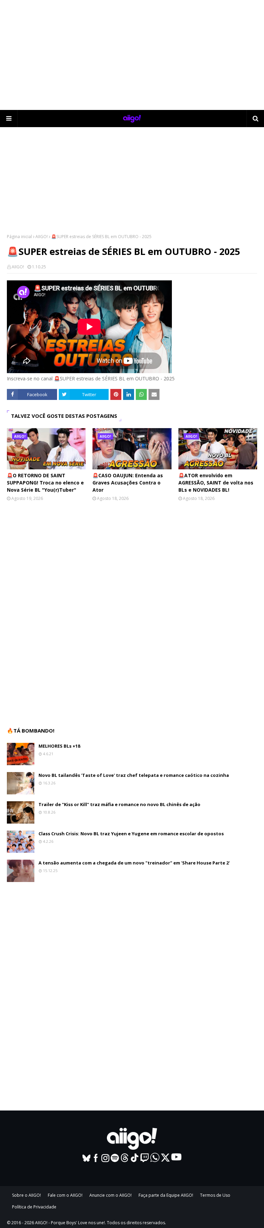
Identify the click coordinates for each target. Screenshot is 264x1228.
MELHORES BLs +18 (59, 746)
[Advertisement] (132, 55)
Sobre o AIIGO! (26, 1195)
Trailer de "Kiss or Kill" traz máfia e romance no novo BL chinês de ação (119, 804)
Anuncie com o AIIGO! (110, 1195)
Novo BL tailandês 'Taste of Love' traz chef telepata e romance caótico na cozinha (133, 775)
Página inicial (19, 236)
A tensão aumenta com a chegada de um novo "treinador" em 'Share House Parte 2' (134, 863)
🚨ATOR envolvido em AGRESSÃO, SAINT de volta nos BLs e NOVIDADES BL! (215, 482)
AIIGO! (41, 236)
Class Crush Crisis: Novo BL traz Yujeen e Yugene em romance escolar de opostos (131, 833)
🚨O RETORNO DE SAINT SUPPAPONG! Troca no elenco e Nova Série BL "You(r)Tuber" (45, 482)
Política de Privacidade (34, 1207)
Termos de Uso (215, 1195)
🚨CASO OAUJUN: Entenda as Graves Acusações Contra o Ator (127, 482)
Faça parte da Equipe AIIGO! (166, 1195)
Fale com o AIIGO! (65, 1195)
